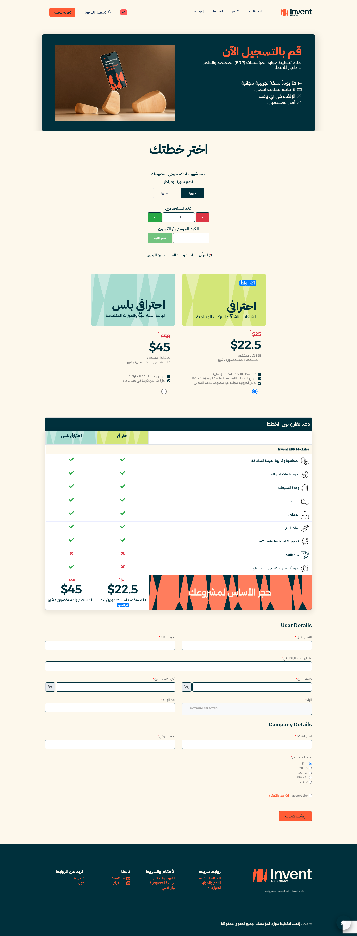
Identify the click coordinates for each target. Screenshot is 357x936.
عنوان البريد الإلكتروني (297, 658)
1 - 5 (305, 763)
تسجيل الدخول (95, 12)
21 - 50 (303, 773)
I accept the (288, 795)
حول (81, 883)
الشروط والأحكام (279, 795)
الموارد (201, 11)
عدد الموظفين (301, 757)
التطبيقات (256, 11)
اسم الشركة (303, 736)
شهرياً (192, 193)
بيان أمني (168, 888)
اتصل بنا (218, 11)
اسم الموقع (166, 736)
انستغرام (119, 883)
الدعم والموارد (211, 883)
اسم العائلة (167, 637)
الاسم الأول (303, 637)
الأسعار (235, 11)
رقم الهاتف (168, 700)
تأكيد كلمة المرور (164, 679)
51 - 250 (302, 777)
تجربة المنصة (62, 12)
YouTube (118, 878)
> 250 (304, 782)
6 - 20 (303, 768)
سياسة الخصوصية (162, 883)
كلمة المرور (304, 679)
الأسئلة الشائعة (210, 878)
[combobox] (247, 709)
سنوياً (164, 193)
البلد (308, 700)
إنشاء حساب (295, 816)
